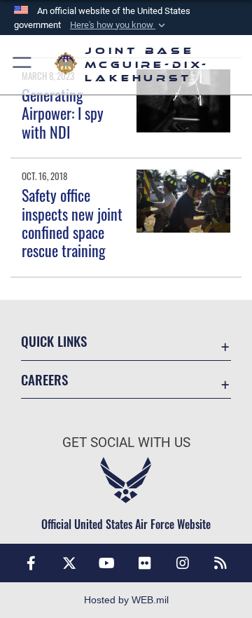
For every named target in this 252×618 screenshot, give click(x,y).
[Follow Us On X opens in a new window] (69, 563)
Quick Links (54, 341)
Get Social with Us (126, 442)
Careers (44, 379)
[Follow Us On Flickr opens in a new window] (144, 563)
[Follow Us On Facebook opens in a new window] (31, 563)
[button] (119, 25)
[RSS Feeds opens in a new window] (220, 563)
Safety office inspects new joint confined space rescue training (72, 222)
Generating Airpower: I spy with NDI (63, 113)
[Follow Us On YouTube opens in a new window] (107, 563)
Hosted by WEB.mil (126, 599)
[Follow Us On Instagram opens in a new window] (182, 563)
